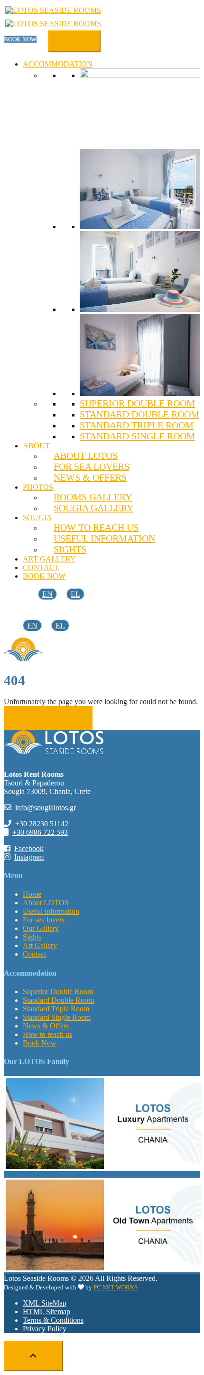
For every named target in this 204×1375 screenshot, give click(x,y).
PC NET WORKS (115, 1287)
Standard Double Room (139, 414)
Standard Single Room (137, 436)
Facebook (29, 848)
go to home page (48, 718)
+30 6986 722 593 (40, 832)
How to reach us (96, 527)
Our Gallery (41, 928)
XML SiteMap (44, 1303)
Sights (70, 549)
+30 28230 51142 (41, 824)
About (36, 446)
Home (32, 894)
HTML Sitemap (46, 1311)
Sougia (37, 517)
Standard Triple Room (137, 425)
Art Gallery (49, 559)
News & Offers (90, 477)
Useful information (104, 538)
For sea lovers (44, 920)
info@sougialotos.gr (45, 808)
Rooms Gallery (93, 497)
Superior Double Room (137, 403)
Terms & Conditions (53, 1320)
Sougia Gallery (93, 508)
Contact (41, 567)
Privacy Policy (44, 1329)
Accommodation (58, 64)
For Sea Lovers (92, 466)
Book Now (20, 39)
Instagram (29, 857)
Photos (38, 487)
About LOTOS (86, 455)
